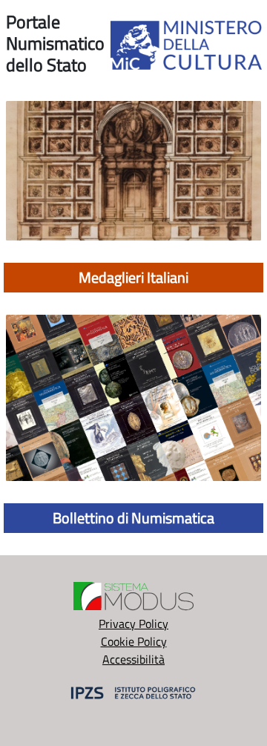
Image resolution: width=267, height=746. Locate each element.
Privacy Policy (133, 623)
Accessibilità (133, 659)
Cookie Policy (134, 641)
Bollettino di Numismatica (133, 517)
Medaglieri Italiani (133, 277)
